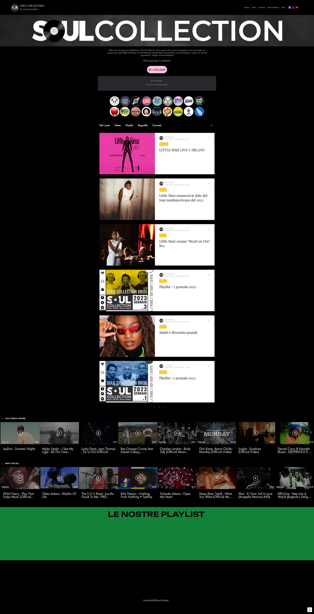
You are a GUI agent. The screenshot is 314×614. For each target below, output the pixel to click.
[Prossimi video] (310, 433)
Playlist (129, 125)
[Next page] (165, 407)
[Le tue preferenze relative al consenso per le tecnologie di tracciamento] (309, 609)
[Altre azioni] (209, 138)
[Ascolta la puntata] (157, 69)
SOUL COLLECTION (32, 5)
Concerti (156, 125)
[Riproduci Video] (20, 433)
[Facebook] (289, 7)
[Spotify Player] (97, 566)
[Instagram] (293, 7)
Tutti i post (104, 125)
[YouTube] (297, 7)
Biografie (143, 125)
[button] (211, 125)
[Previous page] (149, 407)
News (118, 125)
